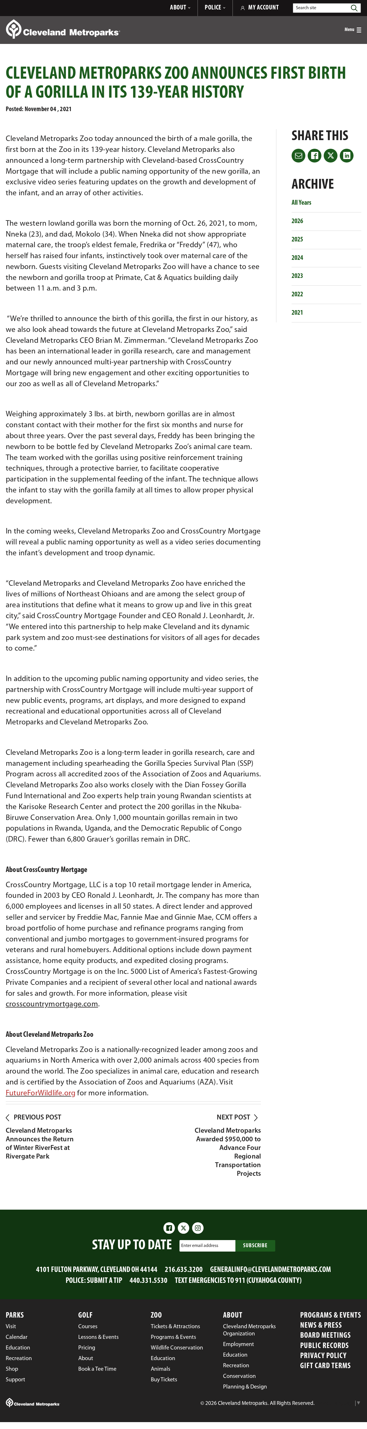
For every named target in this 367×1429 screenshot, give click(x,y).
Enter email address (199, 1246)
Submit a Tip (104, 1281)
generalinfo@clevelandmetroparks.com (270, 1270)
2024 (297, 258)
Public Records (324, 1346)
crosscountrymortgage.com (52, 1004)
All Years (301, 203)
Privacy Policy (323, 1356)
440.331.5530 (148, 1281)
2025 (297, 239)
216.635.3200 (184, 1270)
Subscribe (255, 1246)
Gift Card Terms (325, 1366)
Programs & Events (330, 1316)
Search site (306, 8)
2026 (297, 221)
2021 (297, 313)
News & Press (321, 1326)
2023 (297, 276)
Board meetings (325, 1336)
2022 (297, 294)
